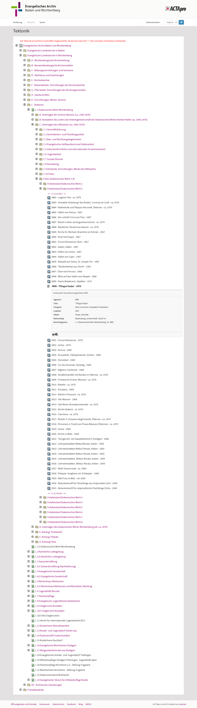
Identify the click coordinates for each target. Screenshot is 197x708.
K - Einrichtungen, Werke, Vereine (48, 99)
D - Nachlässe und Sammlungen (47, 75)
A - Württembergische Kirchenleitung (50, 60)
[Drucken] (53, 334)
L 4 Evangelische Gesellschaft (50, 571)
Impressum (44, 704)
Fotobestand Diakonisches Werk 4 (64, 502)
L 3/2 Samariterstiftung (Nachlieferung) (55, 566)
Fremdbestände (35, 689)
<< (49, 193)
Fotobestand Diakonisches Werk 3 (64, 497)
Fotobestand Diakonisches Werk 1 (64, 183)
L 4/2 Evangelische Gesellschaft (51, 576)
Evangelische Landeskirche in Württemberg (49, 55)
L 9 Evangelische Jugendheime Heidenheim (57, 601)
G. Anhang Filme (47, 541)
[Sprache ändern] (181, 22)
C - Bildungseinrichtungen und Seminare (52, 70)
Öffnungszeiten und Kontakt (24, 704)
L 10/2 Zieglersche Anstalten (49, 610)
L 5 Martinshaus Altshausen (49, 581)
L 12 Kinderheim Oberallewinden (52, 625)
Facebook (71, 704)
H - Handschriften (40, 95)
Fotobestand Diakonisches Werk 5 (64, 507)
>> (65, 193)
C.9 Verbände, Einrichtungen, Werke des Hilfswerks (69, 169)
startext (182, 704)
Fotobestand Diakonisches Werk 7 (64, 517)
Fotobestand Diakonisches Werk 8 (64, 522)
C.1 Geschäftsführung (54, 129)
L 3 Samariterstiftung (46, 561)
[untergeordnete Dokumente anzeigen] (21, 50)
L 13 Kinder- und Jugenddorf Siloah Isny (56, 630)
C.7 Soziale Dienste (53, 159)
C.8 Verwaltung (51, 164)
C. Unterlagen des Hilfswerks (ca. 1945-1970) (62, 124)
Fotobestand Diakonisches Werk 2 (64, 188)
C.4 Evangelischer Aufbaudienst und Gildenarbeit (68, 144)
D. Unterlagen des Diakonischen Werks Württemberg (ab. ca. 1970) (73, 527)
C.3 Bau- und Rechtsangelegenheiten (62, 139)
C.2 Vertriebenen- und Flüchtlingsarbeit (63, 134)
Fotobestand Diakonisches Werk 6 (64, 512)
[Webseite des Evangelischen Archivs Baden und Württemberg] (35, 9)
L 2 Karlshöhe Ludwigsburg (49, 551)
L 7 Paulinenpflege (44, 596)
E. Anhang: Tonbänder (50, 532)
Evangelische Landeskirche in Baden (46, 50)
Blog (81, 704)
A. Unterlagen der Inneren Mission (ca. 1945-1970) (64, 114)
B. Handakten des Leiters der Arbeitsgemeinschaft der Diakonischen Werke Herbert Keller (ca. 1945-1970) (93, 119)
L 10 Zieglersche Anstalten (48, 605)
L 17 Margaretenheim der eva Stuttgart (55, 650)
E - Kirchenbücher (40, 80)
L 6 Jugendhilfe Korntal (47, 591)
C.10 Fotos (48, 174)
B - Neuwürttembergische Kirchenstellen (52, 65)
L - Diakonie (37, 104)
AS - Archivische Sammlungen (46, 684)
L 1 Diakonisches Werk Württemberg (54, 109)
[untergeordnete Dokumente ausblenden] (17, 45)
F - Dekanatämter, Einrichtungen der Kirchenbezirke (58, 85)
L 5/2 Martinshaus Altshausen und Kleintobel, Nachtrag (63, 586)
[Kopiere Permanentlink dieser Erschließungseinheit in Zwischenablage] (56, 334)
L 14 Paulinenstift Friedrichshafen (52, 635)
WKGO (88, 704)
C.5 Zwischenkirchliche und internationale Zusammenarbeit (74, 149)
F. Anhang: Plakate (48, 536)
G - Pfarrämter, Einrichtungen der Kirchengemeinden (58, 90)
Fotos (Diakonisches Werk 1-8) (59, 178)
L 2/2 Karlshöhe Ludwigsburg (50, 556)
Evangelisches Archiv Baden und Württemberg (47, 45)
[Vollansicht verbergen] (48, 286)
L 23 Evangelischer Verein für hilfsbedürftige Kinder (61, 680)
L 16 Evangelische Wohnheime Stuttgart (55, 645)
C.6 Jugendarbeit (52, 154)
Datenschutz (58, 704)
